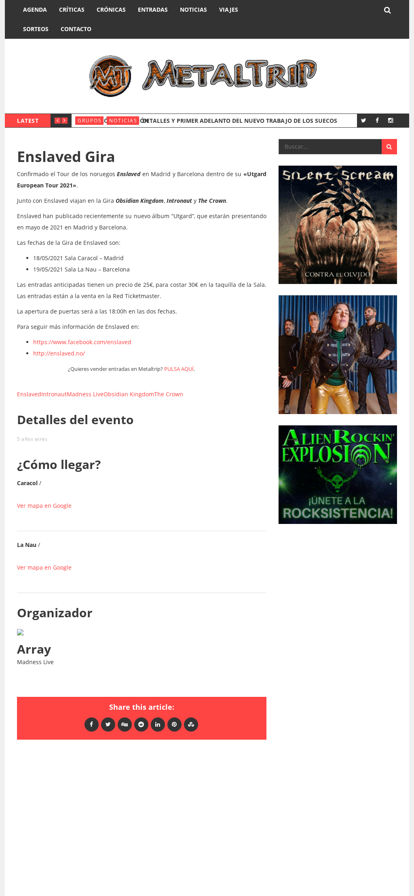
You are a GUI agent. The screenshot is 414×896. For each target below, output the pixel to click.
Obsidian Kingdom (129, 394)
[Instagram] (390, 120)
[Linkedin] (158, 724)
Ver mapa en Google (44, 505)
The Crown (168, 394)
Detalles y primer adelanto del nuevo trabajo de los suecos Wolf (248, 120)
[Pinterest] (174, 724)
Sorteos (36, 29)
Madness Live (85, 394)
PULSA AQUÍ (179, 368)
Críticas (71, 9)
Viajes (228, 9)
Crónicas (111, 9)
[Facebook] (377, 120)
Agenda (35, 9)
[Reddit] (141, 724)
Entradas (153, 9)
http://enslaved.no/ (59, 353)
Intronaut (54, 394)
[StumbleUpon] (191, 724)
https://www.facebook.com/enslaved (82, 342)
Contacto (76, 29)
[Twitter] (363, 120)
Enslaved (29, 394)
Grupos (90, 120)
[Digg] (125, 724)
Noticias (193, 9)
